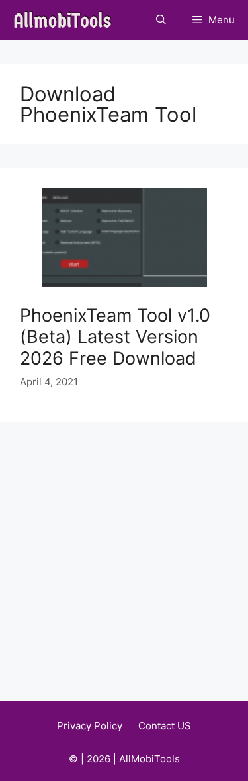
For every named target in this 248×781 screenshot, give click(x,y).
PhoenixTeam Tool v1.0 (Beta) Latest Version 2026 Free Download (115, 336)
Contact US (164, 725)
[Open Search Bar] (161, 20)
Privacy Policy (89, 725)
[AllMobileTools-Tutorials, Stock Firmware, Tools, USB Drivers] (66, 20)
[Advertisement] (124, 553)
